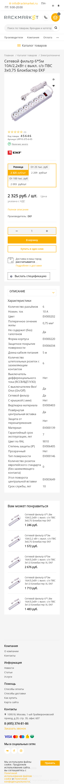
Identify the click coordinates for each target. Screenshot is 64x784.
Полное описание (18, 209)
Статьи (8, 672)
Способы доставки (15, 693)
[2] (12, 132)
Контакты (10, 655)
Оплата (47, 37)
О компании (11, 651)
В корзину (32, 240)
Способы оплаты (14, 689)
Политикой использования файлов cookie (18, 776)
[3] (15, 132)
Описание (17, 291)
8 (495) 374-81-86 (45, 17)
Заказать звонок (15, 728)
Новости (9, 668)
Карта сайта (11, 702)
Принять (50, 763)
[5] (21, 132)
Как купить (10, 697)
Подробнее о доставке (29, 265)
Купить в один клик (32, 248)
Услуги (8, 676)
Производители (13, 37)
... (57, 36)
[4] (18, 132)
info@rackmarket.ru (25, 3)
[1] (9, 132)
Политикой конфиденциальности (17, 780)
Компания (33, 37)
